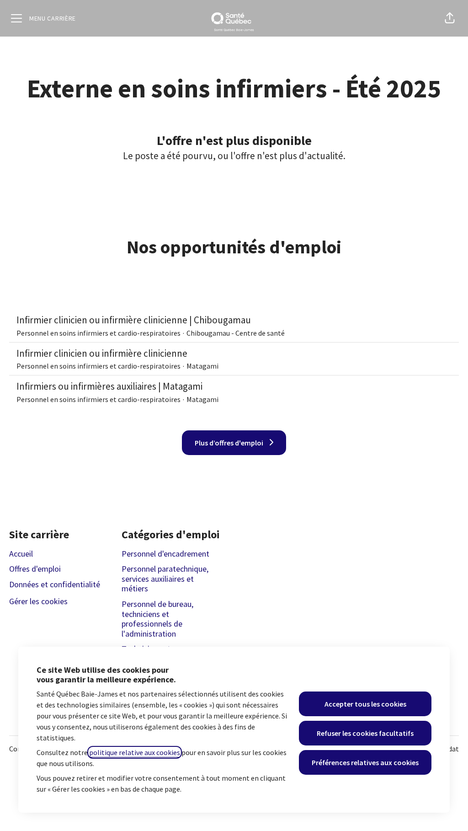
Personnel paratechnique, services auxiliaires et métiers (165, 578)
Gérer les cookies (38, 601)
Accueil (21, 553)
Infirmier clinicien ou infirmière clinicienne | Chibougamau (133, 320)
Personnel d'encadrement (165, 553)
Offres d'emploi (35, 568)
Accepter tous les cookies (365, 703)
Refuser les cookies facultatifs (365, 733)
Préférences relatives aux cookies (365, 762)
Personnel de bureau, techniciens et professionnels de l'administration (157, 619)
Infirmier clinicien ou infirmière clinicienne (101, 353)
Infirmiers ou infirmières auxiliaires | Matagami (109, 386)
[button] (450, 18)
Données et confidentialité (54, 584)
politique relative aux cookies (134, 752)
